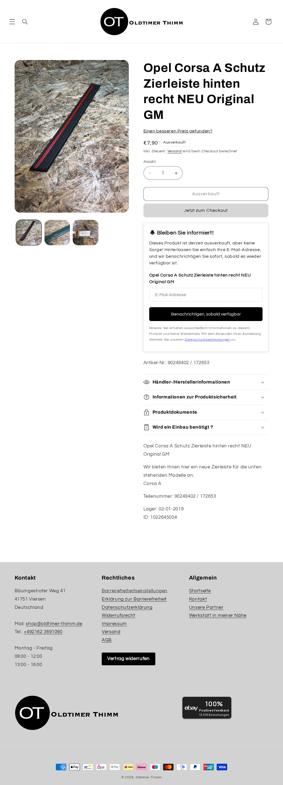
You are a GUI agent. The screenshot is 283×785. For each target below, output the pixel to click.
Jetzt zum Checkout (206, 210)
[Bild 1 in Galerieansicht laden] (28, 232)
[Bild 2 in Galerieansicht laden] (57, 232)
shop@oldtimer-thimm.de (54, 623)
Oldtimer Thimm (149, 777)
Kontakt (198, 599)
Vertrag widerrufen (128, 658)
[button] (12, 21)
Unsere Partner (206, 607)
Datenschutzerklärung (127, 607)
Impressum (114, 623)
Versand (174, 151)
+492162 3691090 (43, 631)
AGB (107, 640)
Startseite (200, 590)
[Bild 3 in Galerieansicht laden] (85, 232)
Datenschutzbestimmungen (207, 339)
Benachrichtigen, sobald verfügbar (206, 314)
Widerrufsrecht (118, 615)
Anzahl (149, 162)
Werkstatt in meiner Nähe (218, 615)
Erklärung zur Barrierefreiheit (134, 599)
